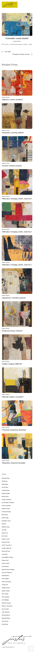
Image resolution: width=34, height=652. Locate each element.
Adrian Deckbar (6, 508)
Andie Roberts (5, 575)
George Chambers (6, 499)
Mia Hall (4, 523)
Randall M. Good (6, 520)
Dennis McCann (6, 551)
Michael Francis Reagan (8, 569)
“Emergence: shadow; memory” (21, 54)
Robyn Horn (5, 533)
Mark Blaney (5, 484)
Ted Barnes (5, 481)
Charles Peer (5, 560)
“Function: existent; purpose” (12, 166)
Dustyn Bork (5, 487)
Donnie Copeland (6, 505)
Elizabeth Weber (6, 618)
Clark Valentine (5, 612)
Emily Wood (5, 624)
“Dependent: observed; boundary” (14, 463)
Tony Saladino (5, 578)
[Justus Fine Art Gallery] (10, 7)
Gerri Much (5, 554)
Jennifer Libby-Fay (6, 548)
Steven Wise (5, 621)
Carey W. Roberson (7, 572)
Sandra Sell (5, 584)
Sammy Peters (17, 41)
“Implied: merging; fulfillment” (12, 364)
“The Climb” (7, 51)
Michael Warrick (6, 615)
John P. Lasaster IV (7, 545)
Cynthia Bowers (6, 490)
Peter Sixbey (5, 593)
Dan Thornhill (5, 609)
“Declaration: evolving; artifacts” (13, 133)
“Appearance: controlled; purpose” (14, 298)
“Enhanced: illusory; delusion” (12, 331)
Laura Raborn (5, 566)
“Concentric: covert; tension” (17, 38)
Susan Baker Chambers (8, 502)
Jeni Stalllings (5, 600)
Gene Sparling (5, 597)
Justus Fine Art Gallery (7, 647)
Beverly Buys (5, 496)
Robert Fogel (5, 517)
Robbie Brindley (6, 493)
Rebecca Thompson (7, 606)
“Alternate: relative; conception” (13, 397)
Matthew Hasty (6, 527)
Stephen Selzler (6, 587)
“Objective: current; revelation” (12, 99)
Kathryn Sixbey (6, 590)
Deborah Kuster (6, 542)
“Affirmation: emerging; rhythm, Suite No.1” (17, 265)
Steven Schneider (6, 581)
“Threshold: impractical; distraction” (14, 430)
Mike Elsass (5, 514)
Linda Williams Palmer (7, 557)
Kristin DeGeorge (6, 511)
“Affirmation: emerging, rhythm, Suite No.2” (17, 232)
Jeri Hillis (4, 530)
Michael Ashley (6, 478)
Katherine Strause (6, 603)
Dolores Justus (6, 539)
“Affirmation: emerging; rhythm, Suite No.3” (17, 199)
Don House (5, 536)
